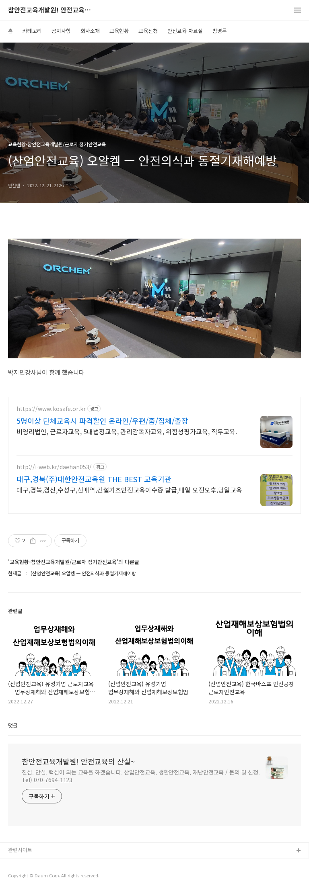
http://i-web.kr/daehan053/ (54, 467)
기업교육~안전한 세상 (32, 877)
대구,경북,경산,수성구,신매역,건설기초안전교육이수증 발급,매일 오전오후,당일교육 (129, 489)
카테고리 (32, 31)
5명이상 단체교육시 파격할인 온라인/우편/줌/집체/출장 (102, 420)
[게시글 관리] (43, 541)
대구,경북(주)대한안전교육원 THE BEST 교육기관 (93, 479)
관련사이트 (20, 850)
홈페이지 (18, 864)
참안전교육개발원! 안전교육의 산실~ (52, 10)
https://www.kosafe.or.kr (51, 408)
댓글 (13, 725)
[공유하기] (33, 541)
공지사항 (61, 31)
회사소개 (90, 31)
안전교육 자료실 (185, 31)
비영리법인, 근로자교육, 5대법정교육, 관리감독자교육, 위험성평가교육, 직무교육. (126, 431)
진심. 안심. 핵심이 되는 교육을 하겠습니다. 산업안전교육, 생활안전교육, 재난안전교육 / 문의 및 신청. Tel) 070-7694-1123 (141, 776)
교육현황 (119, 31)
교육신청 (148, 31)
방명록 (219, 31)
